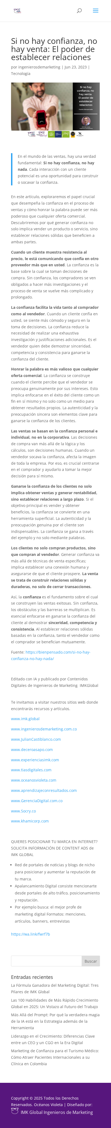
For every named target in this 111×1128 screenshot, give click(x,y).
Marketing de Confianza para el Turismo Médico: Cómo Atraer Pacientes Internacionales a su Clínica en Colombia (55, 1057)
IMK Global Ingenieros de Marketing (57, 1112)
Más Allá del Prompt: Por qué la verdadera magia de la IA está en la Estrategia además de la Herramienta (55, 1021)
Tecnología (20, 73)
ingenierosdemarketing (39, 67)
